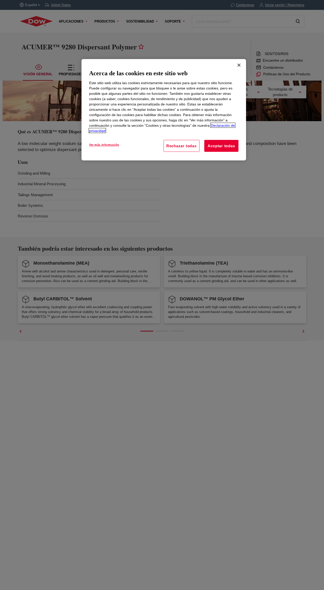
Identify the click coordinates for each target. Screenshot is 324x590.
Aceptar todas (221, 145)
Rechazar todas (181, 145)
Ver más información (104, 144)
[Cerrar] (239, 65)
